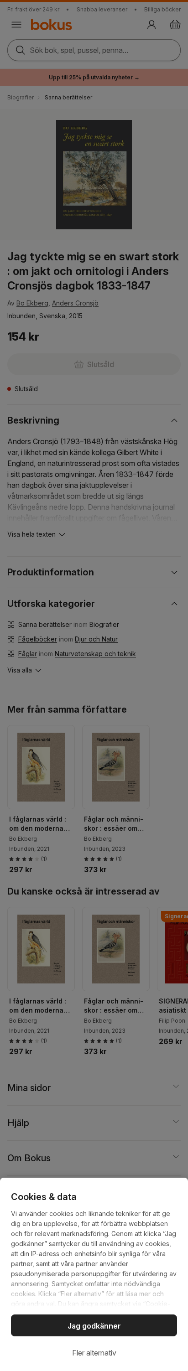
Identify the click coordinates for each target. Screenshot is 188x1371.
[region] (94, 1274)
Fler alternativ (94, 1352)
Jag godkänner (94, 1325)
